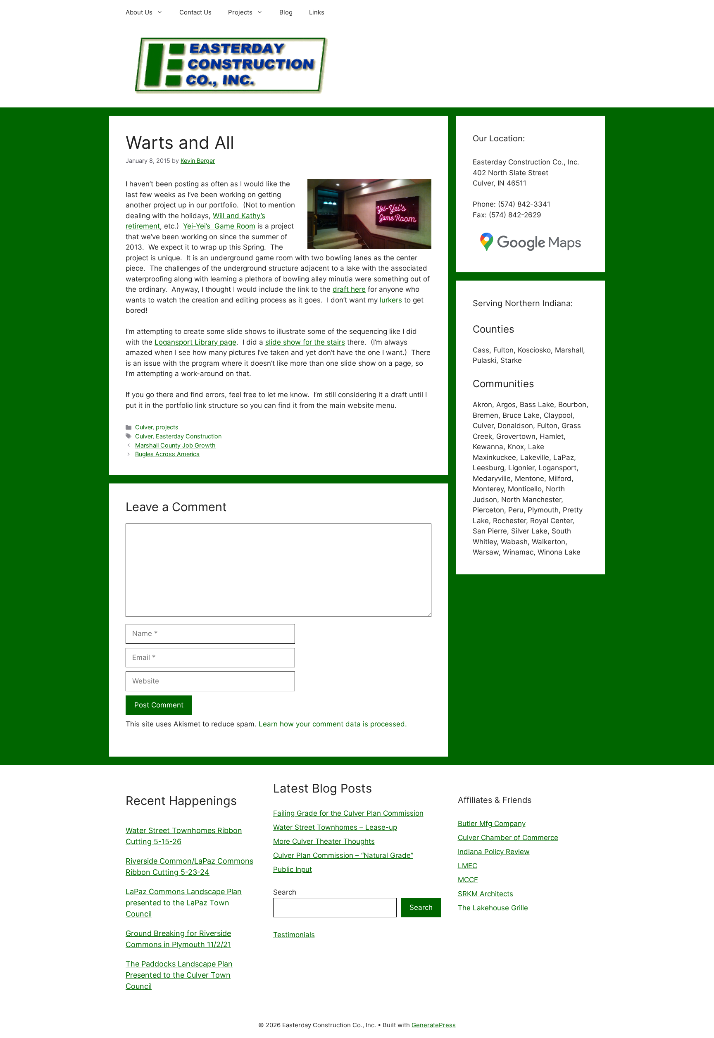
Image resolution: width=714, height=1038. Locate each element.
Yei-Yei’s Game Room (219, 226)
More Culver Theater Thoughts (324, 841)
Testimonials (294, 935)
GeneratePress (434, 1025)
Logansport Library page (195, 342)
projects (167, 427)
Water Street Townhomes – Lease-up (335, 827)
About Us (139, 12)
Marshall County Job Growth (175, 445)
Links (316, 12)
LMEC (467, 866)
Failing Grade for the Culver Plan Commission (348, 813)
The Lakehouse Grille (493, 908)
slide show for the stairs (305, 342)
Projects (240, 12)
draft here (349, 289)
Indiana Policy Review (494, 852)
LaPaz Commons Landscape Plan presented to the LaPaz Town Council (184, 902)
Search (284, 892)
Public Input (292, 869)
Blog (286, 12)
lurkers (392, 300)
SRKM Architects (485, 894)
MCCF (468, 880)
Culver (143, 427)
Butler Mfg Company (492, 823)
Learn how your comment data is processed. (333, 724)
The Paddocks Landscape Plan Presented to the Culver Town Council (179, 974)
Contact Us (195, 12)
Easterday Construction (188, 436)
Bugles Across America (167, 453)
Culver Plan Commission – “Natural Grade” (343, 855)
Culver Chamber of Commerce (508, 837)
